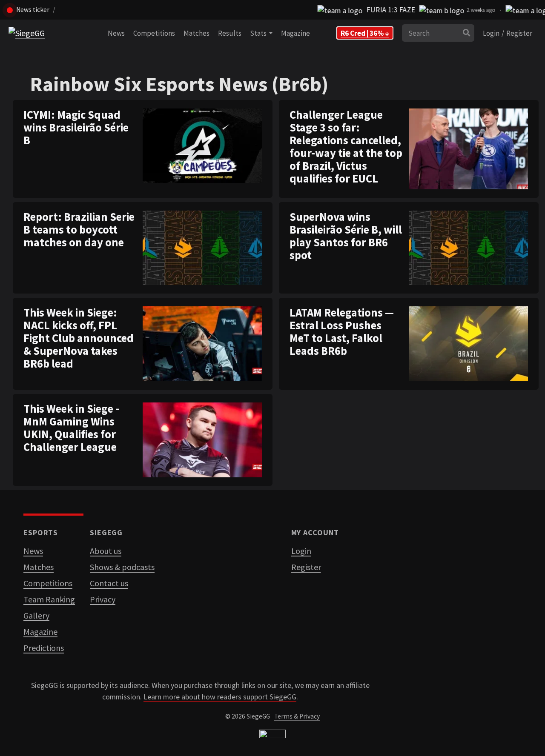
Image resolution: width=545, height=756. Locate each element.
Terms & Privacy (297, 716)
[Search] (466, 33)
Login (491, 33)
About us (105, 550)
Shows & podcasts (122, 567)
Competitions (154, 33)
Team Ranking (49, 599)
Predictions (43, 647)
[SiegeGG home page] (272, 736)
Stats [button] (259, 33)
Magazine (295, 33)
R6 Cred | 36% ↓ (365, 33)
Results (229, 33)
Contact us (109, 583)
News (116, 33)
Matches (196, 33)
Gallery (36, 615)
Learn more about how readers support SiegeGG (219, 697)
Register (519, 33)
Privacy (102, 599)
